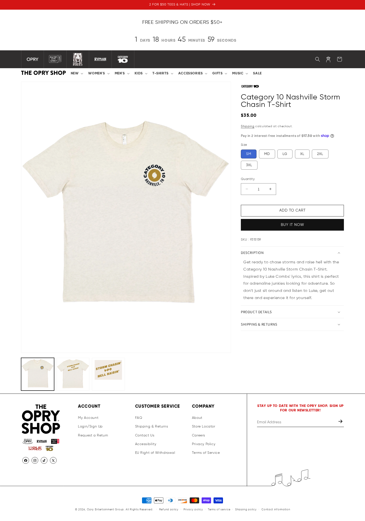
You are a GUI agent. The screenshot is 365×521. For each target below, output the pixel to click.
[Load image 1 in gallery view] (37, 374)
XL (302, 154)
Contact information (275, 509)
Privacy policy (193, 509)
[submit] (341, 422)
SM (248, 154)
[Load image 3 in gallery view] (108, 374)
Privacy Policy (203, 444)
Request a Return (93, 435)
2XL (320, 154)
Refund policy (169, 509)
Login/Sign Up (90, 427)
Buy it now (292, 225)
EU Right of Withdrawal (155, 453)
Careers (198, 435)
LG (285, 154)
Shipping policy (246, 509)
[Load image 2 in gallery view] (73, 374)
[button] (76, 73)
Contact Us (144, 435)
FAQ (138, 418)
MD (267, 154)
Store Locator (203, 427)
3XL (249, 165)
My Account (88, 418)
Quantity (248, 179)
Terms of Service (206, 453)
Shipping (248, 126)
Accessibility (145, 444)
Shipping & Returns (151, 427)
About (197, 418)
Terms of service (219, 509)
